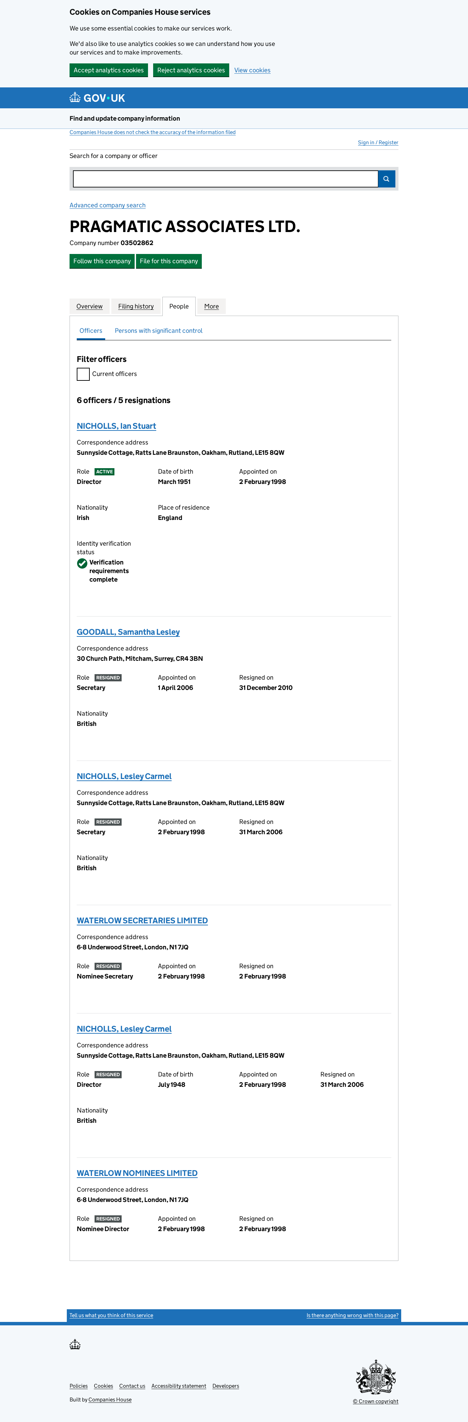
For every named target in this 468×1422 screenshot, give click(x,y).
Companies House (110, 1399)
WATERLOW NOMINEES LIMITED (137, 1173)
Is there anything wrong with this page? (352, 1315)
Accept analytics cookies (109, 70)
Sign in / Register (378, 142)
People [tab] (179, 306)
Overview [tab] (89, 306)
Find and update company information (125, 118)
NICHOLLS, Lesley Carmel (124, 776)
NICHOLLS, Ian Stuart (116, 426)
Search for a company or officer (114, 156)
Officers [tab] (90, 331)
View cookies (252, 70)
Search (386, 178)
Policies (79, 1386)
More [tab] (211, 306)
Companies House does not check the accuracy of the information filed (153, 132)
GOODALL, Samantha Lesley (128, 632)
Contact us (132, 1386)
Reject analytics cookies (191, 70)
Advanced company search (108, 205)
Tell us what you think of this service (111, 1315)
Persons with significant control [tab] (158, 331)
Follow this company (102, 261)
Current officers (114, 374)
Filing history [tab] (136, 306)
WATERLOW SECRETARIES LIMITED (142, 920)
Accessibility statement (178, 1386)
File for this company (169, 261)
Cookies (103, 1386)
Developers (225, 1386)
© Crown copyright (375, 1401)
